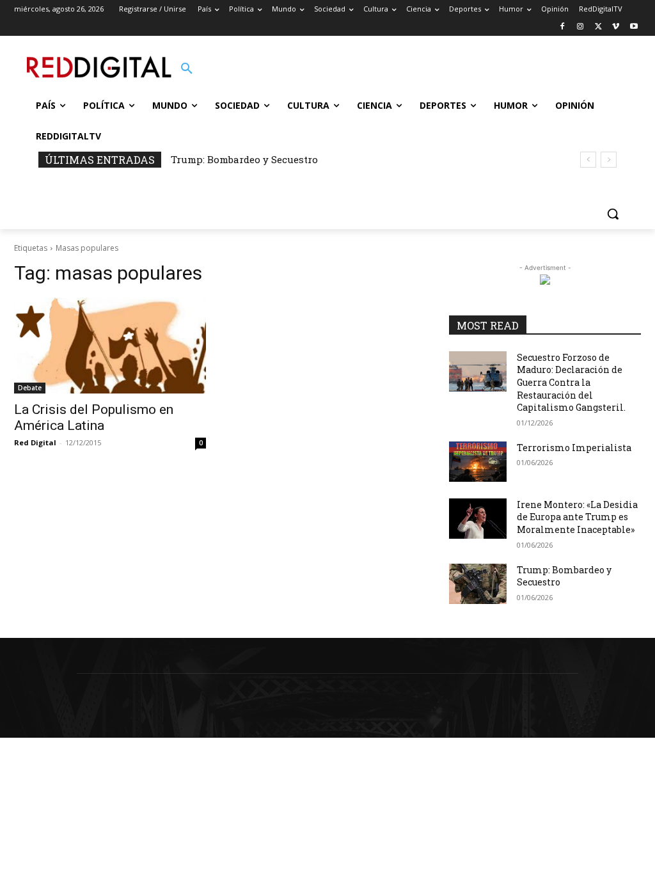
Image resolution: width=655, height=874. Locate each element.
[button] (186, 69)
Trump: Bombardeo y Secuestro (244, 159)
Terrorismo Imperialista (574, 447)
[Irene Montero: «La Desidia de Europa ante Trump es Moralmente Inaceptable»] (478, 518)
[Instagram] (580, 27)
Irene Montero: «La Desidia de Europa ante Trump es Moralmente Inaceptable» (577, 517)
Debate (30, 387)
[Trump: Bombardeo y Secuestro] (478, 584)
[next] (609, 160)
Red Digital (35, 442)
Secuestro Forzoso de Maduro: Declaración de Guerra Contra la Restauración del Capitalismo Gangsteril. (571, 382)
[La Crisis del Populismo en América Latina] (110, 345)
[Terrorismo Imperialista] (478, 461)
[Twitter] (598, 27)
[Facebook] (562, 27)
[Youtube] (633, 27)
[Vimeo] (615, 27)
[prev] (588, 160)
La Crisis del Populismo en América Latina (93, 417)
